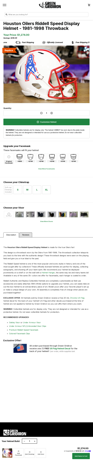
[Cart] (89, 5)
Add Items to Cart (81, 456)
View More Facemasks (46, 169)
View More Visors (46, 221)
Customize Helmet (48, 122)
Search (86, 15)
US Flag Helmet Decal (60, 348)
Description (11, 235)
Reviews (25, 235)
